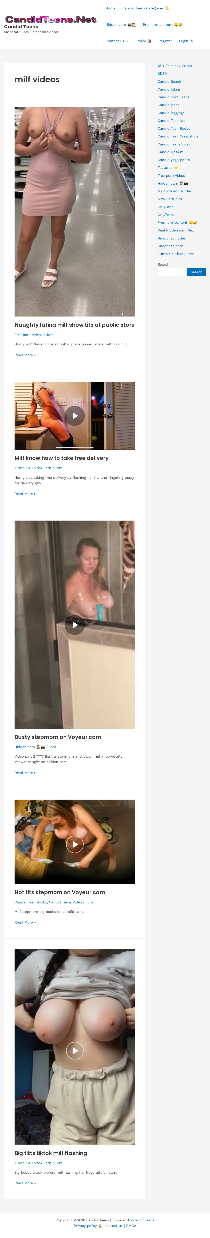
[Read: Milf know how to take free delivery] (75, 415)
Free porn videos (28, 335)
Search (163, 264)
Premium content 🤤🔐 (163, 25)
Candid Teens (21, 26)
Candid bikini (169, 89)
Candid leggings (171, 113)
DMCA (131, 1226)
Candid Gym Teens (173, 97)
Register (165, 41)
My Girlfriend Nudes (175, 191)
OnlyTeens (166, 215)
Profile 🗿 (143, 41)
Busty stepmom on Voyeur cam (58, 737)
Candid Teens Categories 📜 (145, 8)
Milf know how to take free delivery (62, 458)
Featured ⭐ (168, 168)
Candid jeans (168, 105)
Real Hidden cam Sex (176, 230)
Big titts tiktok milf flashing (51, 1153)
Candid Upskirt (170, 152)
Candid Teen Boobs (31, 902)
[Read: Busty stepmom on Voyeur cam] (75, 624)
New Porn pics (170, 199)
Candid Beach (169, 81)
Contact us (115, 41)
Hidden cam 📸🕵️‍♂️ (121, 25)
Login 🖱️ (186, 41)
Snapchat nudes (172, 238)
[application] (126, 41)
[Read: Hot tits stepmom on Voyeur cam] (75, 841)
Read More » (25, 355)
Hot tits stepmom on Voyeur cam (60, 892)
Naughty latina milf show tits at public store (75, 325)
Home (110, 8)
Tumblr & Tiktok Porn (33, 468)
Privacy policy (85, 1226)
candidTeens (143, 1220)
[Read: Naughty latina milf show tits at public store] (75, 211)
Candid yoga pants (174, 160)
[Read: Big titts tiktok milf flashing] (75, 1046)
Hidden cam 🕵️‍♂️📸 (30, 747)
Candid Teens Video (65, 902)
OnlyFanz (165, 207)
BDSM (163, 73)
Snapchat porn (170, 246)
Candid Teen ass (171, 121)
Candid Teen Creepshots (178, 136)
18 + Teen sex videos (175, 66)
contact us (114, 1226)
